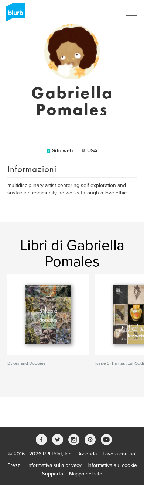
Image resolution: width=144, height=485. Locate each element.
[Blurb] (13, 14)
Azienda (87, 454)
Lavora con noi (119, 454)
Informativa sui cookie (112, 465)
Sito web (62, 151)
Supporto (52, 474)
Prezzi (14, 465)
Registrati (101, 13)
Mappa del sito (85, 474)
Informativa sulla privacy (54, 465)
